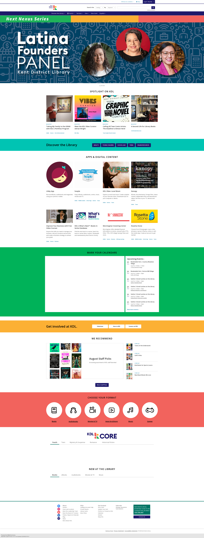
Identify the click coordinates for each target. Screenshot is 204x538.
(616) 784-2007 (138, 512)
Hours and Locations (68, 509)
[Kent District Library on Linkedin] (58, 515)
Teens (98, 200)
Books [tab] (54, 475)
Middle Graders (81, 200)
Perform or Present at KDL (105, 511)
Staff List (137, 343)
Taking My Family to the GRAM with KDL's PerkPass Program (58, 127)
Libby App (50, 191)
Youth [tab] (54, 442)
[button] (127, 2)
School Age (89, 200)
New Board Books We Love (143, 375)
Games (150, 421)
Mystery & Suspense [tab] (77, 442)
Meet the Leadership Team (70, 511)
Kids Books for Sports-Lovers (144, 365)
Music (130, 421)
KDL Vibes (77, 133)
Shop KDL (100, 517)
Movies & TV (92, 421)
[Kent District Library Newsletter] (58, 518)
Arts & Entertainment (59, 133)
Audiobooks (73, 421)
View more (132, 309)
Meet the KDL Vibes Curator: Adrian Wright (86, 127)
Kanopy (134, 191)
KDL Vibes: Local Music (111, 191)
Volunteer (100, 513)
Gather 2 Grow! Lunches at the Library (143, 279)
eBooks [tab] (64, 475)
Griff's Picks (138, 355)
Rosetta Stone (136, 226)
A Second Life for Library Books (143, 126)
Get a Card (94, 13)
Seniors (52, 133)
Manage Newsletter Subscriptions (121, 508)
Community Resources (136, 130)
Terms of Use (109, 531)
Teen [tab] (63, 442)
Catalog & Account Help (86, 507)
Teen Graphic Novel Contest (109, 133)
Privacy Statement (119, 531)
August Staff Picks (100, 358)
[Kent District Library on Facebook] (58, 506)
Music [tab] (101, 475)
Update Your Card (103, 509)
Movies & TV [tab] (89, 475)
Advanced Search (151, 10)
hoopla (77, 191)
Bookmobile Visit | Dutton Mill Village (142, 271)
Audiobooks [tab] (76, 475)
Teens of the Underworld (142, 345)
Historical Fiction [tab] (108, 442)
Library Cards (84, 511)
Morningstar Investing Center (114, 226)
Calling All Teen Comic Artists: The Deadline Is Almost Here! (114, 127)
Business (57, 241)
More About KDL (67, 520)
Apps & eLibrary (111, 421)
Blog (64, 517)
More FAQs (83, 513)
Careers (65, 507)
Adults (47, 133)
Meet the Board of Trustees (70, 513)
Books (54, 421)
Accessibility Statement (131, 531)
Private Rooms (84, 509)
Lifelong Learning (120, 239)
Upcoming (135, 259)
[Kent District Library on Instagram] (58, 509)
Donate (100, 515)
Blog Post (49, 124)
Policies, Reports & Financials (71, 515)
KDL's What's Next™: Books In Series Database (86, 227)
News (64, 519)
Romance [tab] (93, 442)
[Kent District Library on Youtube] (58, 512)
